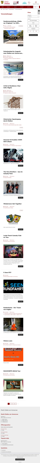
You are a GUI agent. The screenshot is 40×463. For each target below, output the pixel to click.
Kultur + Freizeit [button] (15, 7)
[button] (39, 11)
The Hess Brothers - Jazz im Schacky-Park (13, 173)
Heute (33, 22)
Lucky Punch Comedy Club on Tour (12, 236)
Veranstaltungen (11, 9)
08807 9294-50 (5, 420)
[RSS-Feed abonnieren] (30, 31)
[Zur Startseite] (1, 9)
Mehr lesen (20, 45)
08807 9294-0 (4, 419)
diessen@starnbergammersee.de (7, 444)
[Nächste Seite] (18, 404)
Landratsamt (4, 450)
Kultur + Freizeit (5, 9)
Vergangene (33, 28)
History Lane (7, 341)
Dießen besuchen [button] (29, 7)
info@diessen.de (5, 421)
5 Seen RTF (7, 272)
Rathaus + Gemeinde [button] (8, 7)
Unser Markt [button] (3, 7)
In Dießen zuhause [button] (22, 7)
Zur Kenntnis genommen (20, 459)
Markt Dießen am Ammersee (9, 410)
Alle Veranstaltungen (33, 20)
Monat (36, 26)
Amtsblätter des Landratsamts (6, 451)
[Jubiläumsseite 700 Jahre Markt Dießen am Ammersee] (16, 3)
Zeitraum (29, 18)
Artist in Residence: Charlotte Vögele (12, 87)
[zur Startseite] (5, 2)
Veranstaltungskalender (18, 9)
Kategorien (29, 15)
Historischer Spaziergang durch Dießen (12, 120)
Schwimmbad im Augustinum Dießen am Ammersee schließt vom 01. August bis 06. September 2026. (12, 52)
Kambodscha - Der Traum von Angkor (12, 308)
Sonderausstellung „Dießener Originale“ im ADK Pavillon (12, 22)
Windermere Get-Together (12, 204)
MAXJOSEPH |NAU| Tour (11, 371)
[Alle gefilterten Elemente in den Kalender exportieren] (36, 31)
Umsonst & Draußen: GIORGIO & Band (12, 141)
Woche (30, 26)
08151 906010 (4, 443)
